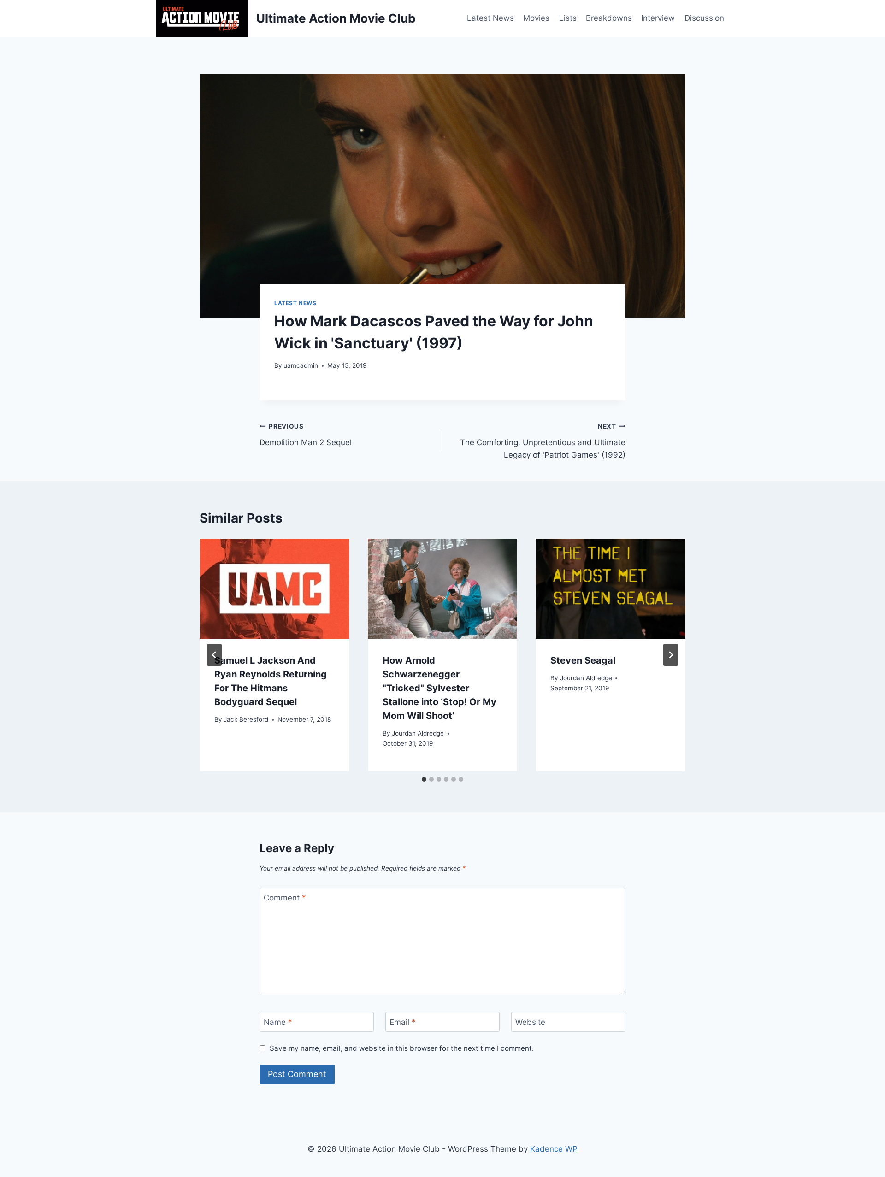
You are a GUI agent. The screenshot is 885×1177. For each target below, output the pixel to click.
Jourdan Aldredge (418, 733)
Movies (536, 18)
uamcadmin (300, 365)
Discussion (704, 18)
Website (530, 1022)
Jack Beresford (246, 719)
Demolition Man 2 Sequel (306, 435)
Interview (658, 18)
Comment (285, 897)
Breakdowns (609, 18)
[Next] (670, 655)
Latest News (490, 18)
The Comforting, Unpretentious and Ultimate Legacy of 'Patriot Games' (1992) (542, 441)
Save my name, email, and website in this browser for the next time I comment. (402, 1048)
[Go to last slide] (214, 655)
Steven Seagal (582, 660)
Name (278, 1022)
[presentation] (274, 588)
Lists (568, 18)
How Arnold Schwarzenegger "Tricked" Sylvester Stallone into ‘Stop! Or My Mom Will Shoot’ (439, 688)
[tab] (424, 779)
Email (402, 1022)
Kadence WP (554, 1148)
